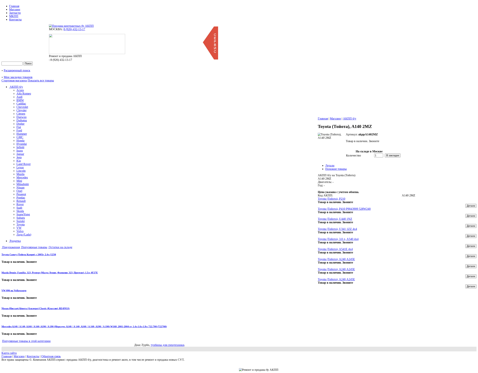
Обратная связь (51, 356)
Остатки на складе (60, 247)
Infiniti (20, 147)
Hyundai (21, 143)
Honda (20, 140)
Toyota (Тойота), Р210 (331, 198)
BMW (20, 100)
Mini (19, 180)
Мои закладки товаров (18, 77)
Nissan (20, 187)
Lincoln (21, 170)
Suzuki (20, 221)
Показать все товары (41, 80)
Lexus (20, 167)
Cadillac (21, 103)
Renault (21, 201)
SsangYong (23, 214)
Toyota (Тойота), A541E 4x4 (335, 249)
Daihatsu (21, 120)
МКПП (13, 16)
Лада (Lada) (23, 234)
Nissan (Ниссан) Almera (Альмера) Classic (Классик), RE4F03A (35, 308)
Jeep (19, 157)
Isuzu (19, 150)
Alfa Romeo (23, 93)
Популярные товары (34, 247)
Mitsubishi (22, 184)
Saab (19, 207)
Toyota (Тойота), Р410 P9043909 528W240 (344, 208)
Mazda (20, 174)
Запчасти (15, 12)
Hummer (21, 133)
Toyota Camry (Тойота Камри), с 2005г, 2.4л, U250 (28, 254)
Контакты (15, 19)
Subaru (20, 217)
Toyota (20, 224)
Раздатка (15, 240)
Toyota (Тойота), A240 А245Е (336, 259)
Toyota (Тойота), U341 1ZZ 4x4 (337, 229)
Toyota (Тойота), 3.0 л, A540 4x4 (338, 239)
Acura (20, 90)
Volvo (20, 231)
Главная (14, 6)
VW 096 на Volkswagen (13, 290)
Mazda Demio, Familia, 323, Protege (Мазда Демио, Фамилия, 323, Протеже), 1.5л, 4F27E (49, 272)
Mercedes (22, 177)
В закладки (392, 155)
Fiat (18, 127)
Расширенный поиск (17, 70)
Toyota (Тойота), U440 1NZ (335, 218)
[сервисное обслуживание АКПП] (210, 58)
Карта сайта (9, 353)
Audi (19, 96)
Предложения (10, 247)
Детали (471, 205)
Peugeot (21, 194)
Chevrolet (22, 107)
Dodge (20, 123)
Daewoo (21, 117)
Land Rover (23, 164)
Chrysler (21, 110)
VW (18, 227)
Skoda (20, 211)
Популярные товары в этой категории (26, 341)
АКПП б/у (16, 86)
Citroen (20, 113)
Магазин (14, 9)
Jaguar (20, 154)
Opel (19, 190)
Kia (18, 160)
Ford (19, 130)
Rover (20, 204)
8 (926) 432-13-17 (74, 29)
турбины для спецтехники (167, 345)
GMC (19, 137)
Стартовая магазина (14, 80)
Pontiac (20, 197)
